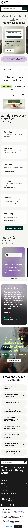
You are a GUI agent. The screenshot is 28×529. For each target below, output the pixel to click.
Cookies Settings (9, 526)
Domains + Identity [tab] (6, 86)
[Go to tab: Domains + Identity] (12, 89)
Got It (18, 526)
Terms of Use (20, 511)
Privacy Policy (12, 522)
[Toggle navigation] (26, 2)
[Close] (25, 509)
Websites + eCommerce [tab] (20, 86)
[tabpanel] (14, 99)
